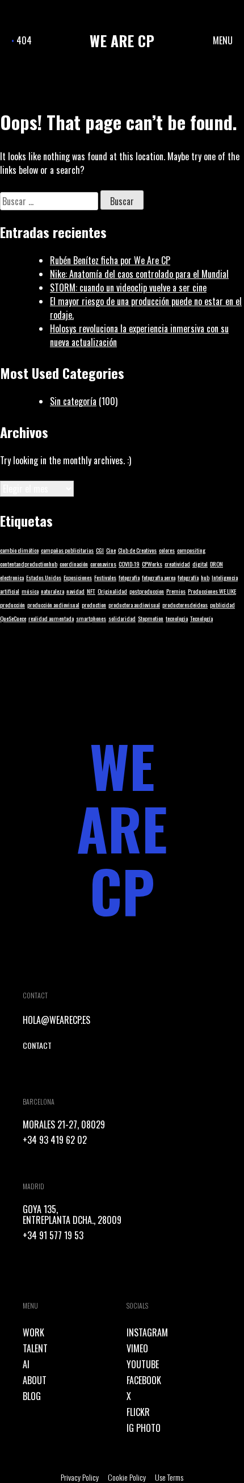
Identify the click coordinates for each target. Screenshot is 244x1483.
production (94, 604)
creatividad (177, 563)
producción (12, 604)
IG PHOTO (144, 1428)
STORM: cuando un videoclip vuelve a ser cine (128, 287)
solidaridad (122, 618)
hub (205, 577)
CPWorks (152, 563)
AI (26, 1364)
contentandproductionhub (28, 563)
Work (33, 1332)
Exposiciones (78, 577)
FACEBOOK (144, 1380)
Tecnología (201, 618)
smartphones (91, 618)
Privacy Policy (80, 1477)
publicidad (222, 604)
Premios (176, 590)
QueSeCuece (13, 618)
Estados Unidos (43, 577)
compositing (191, 550)
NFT (91, 590)
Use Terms (169, 1477)
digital (200, 563)
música (30, 590)
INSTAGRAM (147, 1332)
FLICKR (138, 1412)
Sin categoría (73, 401)
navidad (75, 590)
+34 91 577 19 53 (53, 1235)
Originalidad (112, 590)
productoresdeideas (185, 604)
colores (167, 550)
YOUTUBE (143, 1364)
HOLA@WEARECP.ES (56, 1020)
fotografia (129, 577)
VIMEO (137, 1348)
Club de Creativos (137, 550)
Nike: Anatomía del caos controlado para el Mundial (139, 274)
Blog (32, 1396)
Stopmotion (150, 618)
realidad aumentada (51, 618)
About (35, 1380)
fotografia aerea (158, 577)
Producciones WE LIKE (212, 590)
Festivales (105, 577)
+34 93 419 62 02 (55, 1140)
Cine (111, 550)
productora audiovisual (134, 604)
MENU (223, 40)
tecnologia (177, 618)
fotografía (188, 577)
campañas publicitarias (67, 550)
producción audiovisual (53, 604)
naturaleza (52, 590)
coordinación (74, 563)
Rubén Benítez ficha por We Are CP (110, 260)
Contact (37, 1045)
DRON (216, 563)
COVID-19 (129, 563)
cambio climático (19, 550)
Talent (35, 1348)
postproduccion (146, 590)
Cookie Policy (127, 1477)
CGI (100, 550)
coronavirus (103, 563)
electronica (12, 577)
